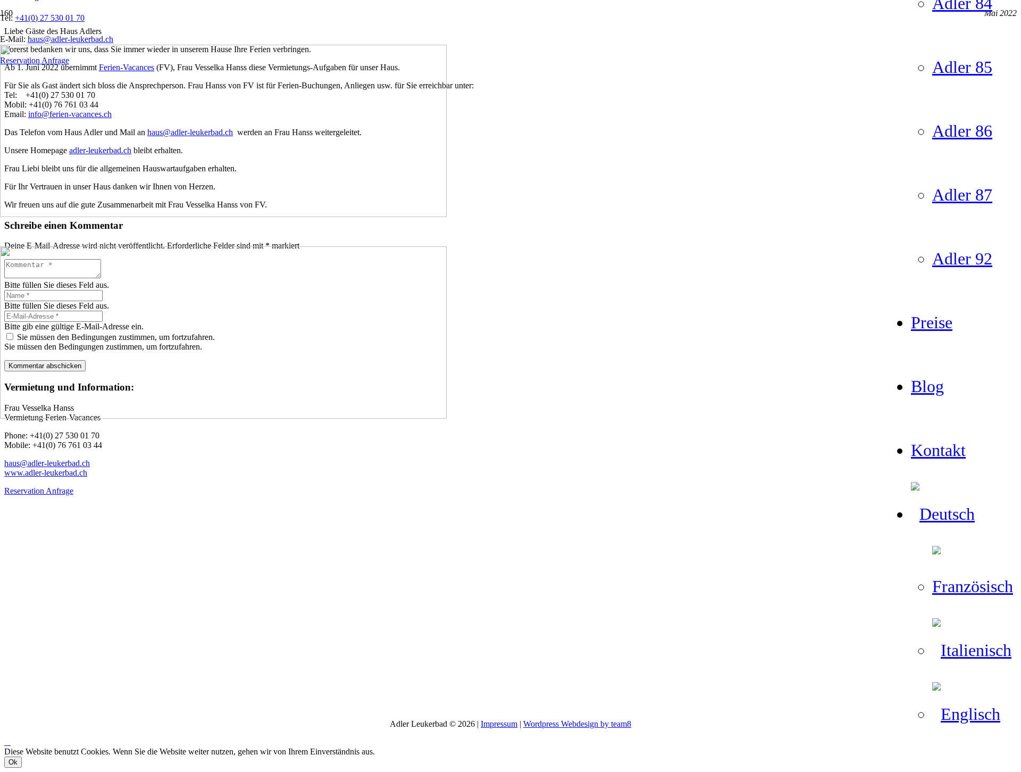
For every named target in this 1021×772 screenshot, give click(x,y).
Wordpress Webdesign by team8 (577, 723)
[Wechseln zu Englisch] (966, 714)
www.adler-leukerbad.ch (45, 472)
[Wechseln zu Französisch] (976, 586)
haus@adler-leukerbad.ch (47, 463)
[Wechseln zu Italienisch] (971, 650)
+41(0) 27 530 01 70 (50, 17)
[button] (7, 741)
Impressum (499, 723)
